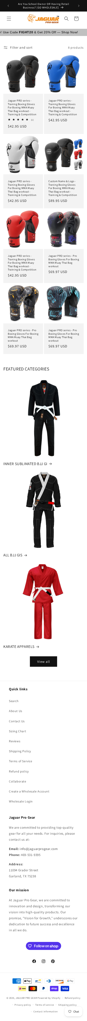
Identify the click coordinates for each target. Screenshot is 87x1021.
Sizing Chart (17, 731)
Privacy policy (22, 1004)
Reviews (14, 741)
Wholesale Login (21, 801)
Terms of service (44, 1004)
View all (43, 661)
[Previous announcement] (8, 6)
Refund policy (19, 771)
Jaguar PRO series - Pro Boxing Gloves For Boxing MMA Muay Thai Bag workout (63, 261)
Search (14, 701)
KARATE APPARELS (19, 646)
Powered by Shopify (48, 997)
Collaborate (17, 781)
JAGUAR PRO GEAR (26, 997)
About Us (15, 711)
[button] (9, 19)
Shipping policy (67, 1004)
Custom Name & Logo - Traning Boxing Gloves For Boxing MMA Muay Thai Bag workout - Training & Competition (62, 188)
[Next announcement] (79, 6)
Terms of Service (20, 761)
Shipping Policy (20, 751)
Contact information (45, 1011)
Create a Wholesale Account (29, 791)
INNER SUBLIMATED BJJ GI (25, 463)
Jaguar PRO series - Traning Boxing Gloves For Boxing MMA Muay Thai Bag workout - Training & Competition (22, 107)
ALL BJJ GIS (13, 555)
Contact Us (17, 721)
